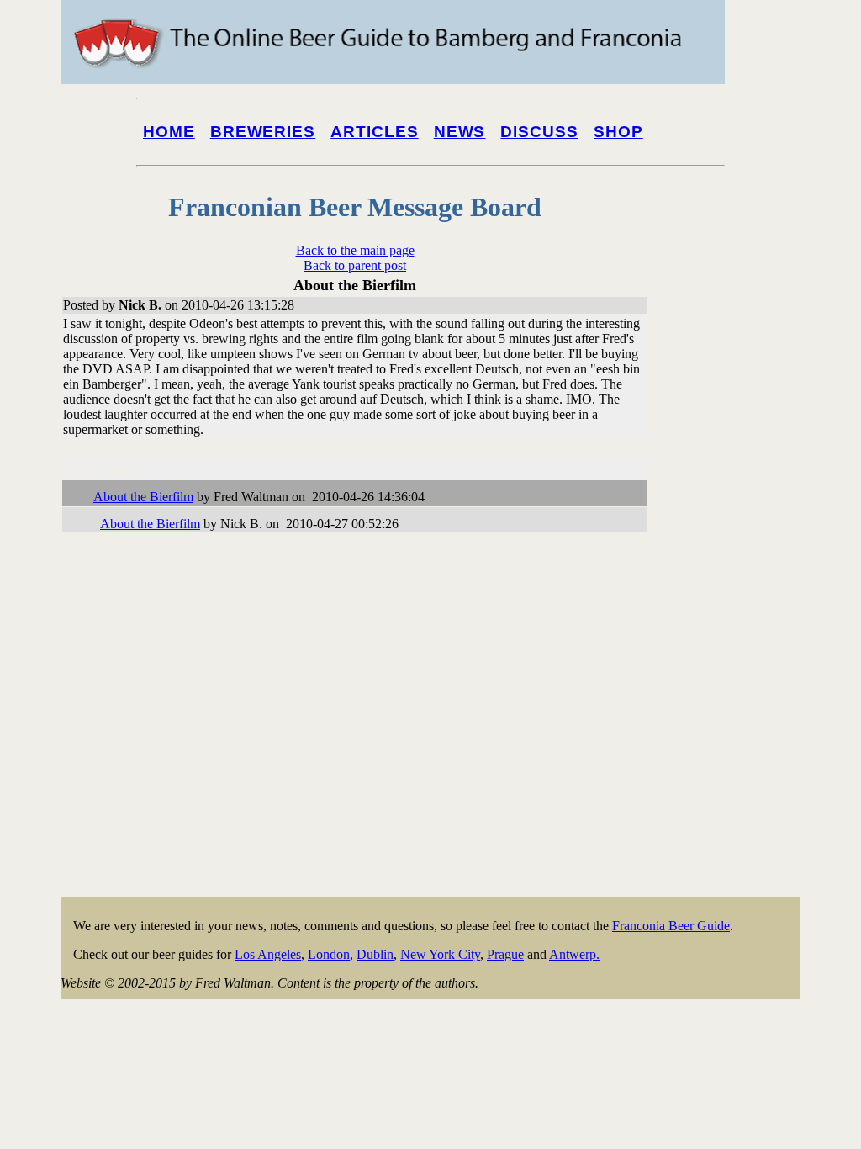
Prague (505, 954)
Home (169, 131)
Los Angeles (268, 954)
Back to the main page (355, 250)
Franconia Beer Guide (671, 926)
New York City (440, 954)
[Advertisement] (733, 641)
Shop (618, 131)
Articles (374, 131)
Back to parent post (355, 265)
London (329, 954)
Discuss (539, 131)
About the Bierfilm (143, 497)
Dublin (375, 954)
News (460, 131)
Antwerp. (574, 954)
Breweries (262, 131)
